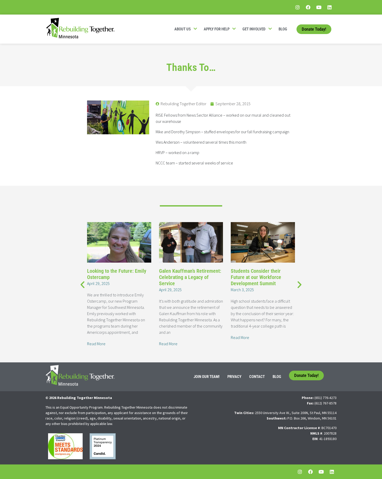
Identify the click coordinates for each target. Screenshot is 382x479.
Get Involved (254, 29)
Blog (283, 29)
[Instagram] (297, 7)
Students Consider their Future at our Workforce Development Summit (256, 277)
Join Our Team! (207, 376)
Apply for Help (216, 29)
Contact (257, 376)
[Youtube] (319, 7)
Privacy (234, 376)
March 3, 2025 (242, 289)
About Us (182, 29)
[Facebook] (308, 7)
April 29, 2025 (98, 283)
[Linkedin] (329, 7)
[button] (82, 284)
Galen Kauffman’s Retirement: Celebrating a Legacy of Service (190, 277)
